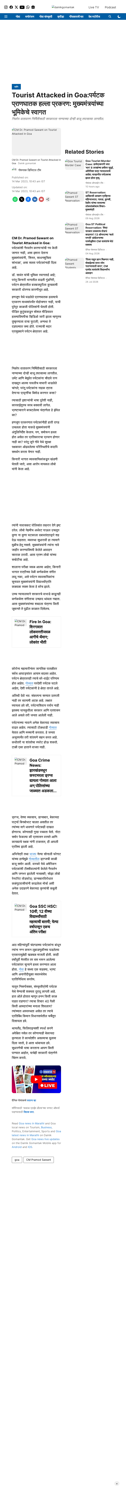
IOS (30, 1147)
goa (17, 1159)
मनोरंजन (29, 16)
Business (46, 1127)
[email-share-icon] (41, 201)
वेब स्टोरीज (94, 16)
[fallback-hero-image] (74, 164)
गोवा (18, 16)
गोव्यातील (34, 859)
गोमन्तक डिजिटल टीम (29, 170)
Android (17, 1147)
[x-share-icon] (21, 201)
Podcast (110, 7)
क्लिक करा (29, 1112)
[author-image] (14, 170)
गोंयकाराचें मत (76, 16)
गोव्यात (53, 727)
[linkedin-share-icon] (34, 201)
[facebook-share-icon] (28, 201)
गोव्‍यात (29, 683)
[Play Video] (36, 1079)
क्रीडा (60, 16)
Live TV (94, 7)
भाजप (33, 854)
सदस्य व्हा (31, 1100)
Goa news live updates (45, 1139)
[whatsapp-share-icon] (15, 201)
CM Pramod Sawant (38, 1159)
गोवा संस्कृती (45, 16)
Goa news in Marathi (31, 1123)
